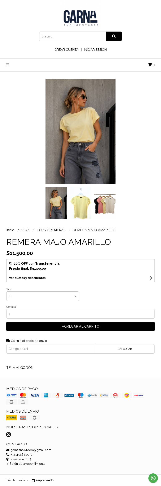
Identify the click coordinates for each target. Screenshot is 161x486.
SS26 (25, 230)
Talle (8, 289)
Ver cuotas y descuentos (27, 278)
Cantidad (11, 306)
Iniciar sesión (95, 50)
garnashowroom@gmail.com (30, 450)
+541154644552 (21, 454)
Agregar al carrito (80, 326)
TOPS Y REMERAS (51, 230)
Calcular (125, 349)
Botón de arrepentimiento (27, 463)
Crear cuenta (66, 50)
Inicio (10, 230)
